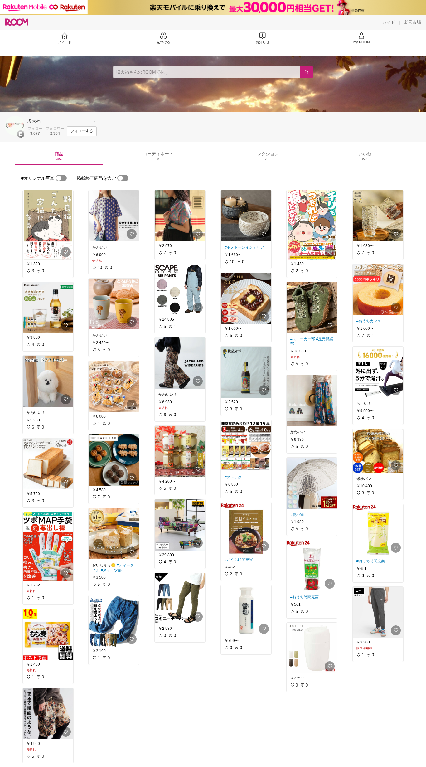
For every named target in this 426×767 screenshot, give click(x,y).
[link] (48, 225)
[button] (15, 126)
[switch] (61, 178)
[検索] (306, 72)
